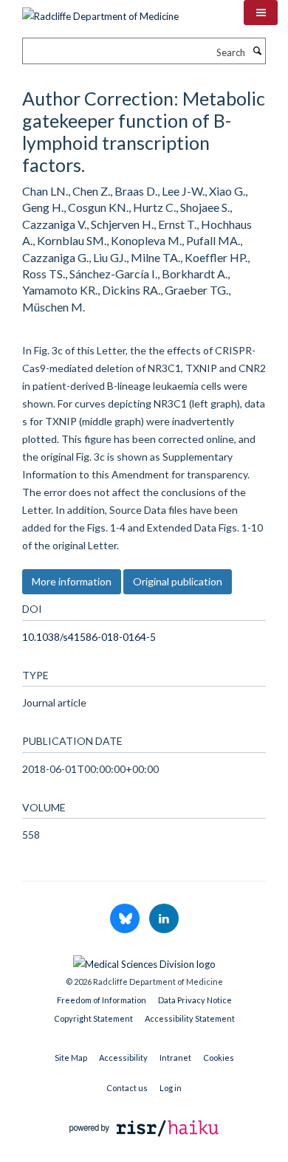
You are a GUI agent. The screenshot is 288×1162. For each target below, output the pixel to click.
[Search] (257, 51)
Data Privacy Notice (195, 1000)
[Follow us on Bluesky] (126, 919)
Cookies (218, 1057)
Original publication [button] (177, 581)
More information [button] (72, 581)
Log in (171, 1088)
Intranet (175, 1057)
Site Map (71, 1057)
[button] (261, 12)
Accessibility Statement (190, 1018)
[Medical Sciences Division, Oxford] (144, 960)
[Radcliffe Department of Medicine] (100, 11)
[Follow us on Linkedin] (164, 919)
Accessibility (123, 1057)
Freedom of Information (101, 1000)
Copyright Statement (93, 1018)
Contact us (127, 1088)
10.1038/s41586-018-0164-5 (89, 636)
